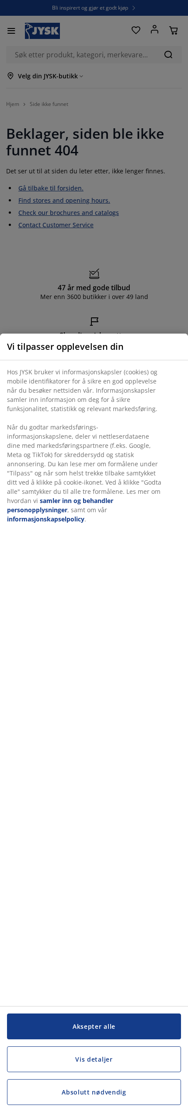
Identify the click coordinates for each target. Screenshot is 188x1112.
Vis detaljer (93, 1059)
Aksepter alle (94, 1026)
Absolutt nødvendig (94, 1092)
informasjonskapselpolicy (45, 519)
